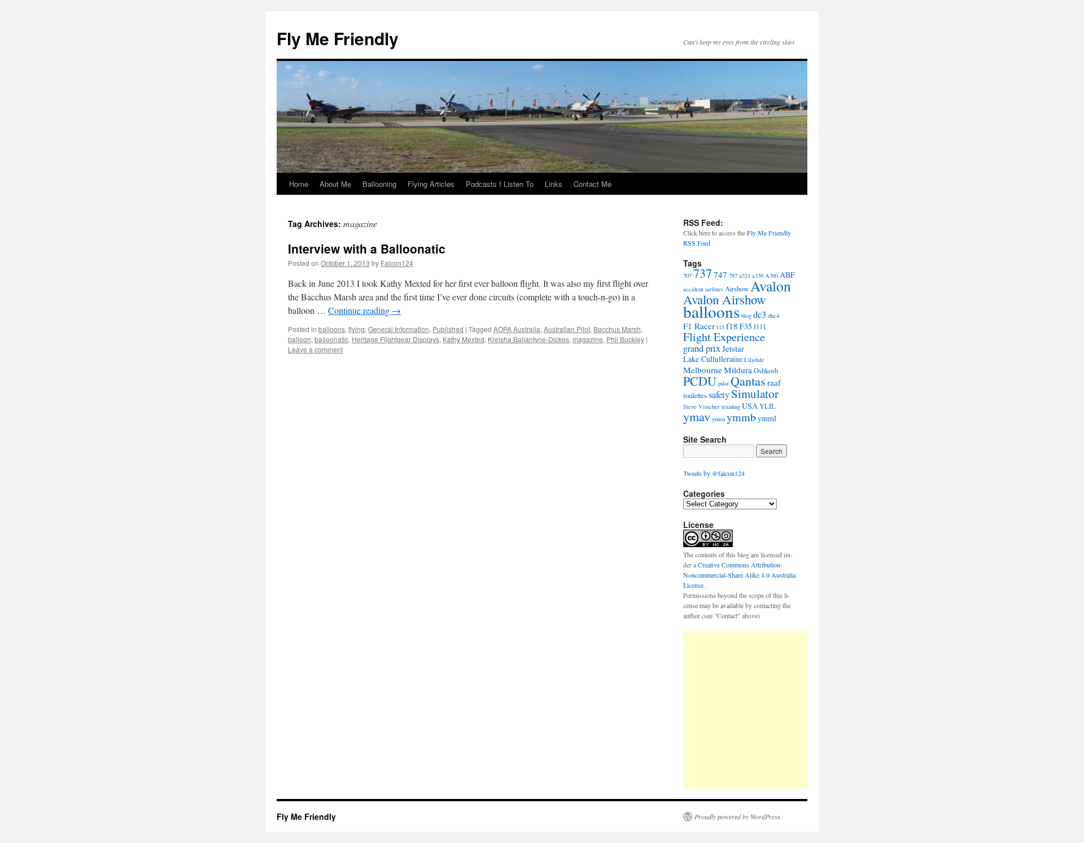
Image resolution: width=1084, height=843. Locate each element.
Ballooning (379, 183)
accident (693, 289)
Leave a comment (315, 349)
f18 (732, 325)
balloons (331, 329)
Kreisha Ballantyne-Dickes (528, 339)
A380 (771, 275)
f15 (720, 327)
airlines (714, 289)
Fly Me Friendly (338, 38)
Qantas (748, 381)
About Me (335, 183)
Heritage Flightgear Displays (395, 339)
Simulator (755, 393)
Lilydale (754, 360)
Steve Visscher (701, 406)
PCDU (699, 381)
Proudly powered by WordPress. (738, 816)
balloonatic (331, 339)
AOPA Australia (516, 329)
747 (720, 274)
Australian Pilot (567, 329)
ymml (767, 418)
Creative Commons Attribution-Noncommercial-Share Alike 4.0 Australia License (739, 574)
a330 (757, 275)
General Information (398, 329)
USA (750, 405)
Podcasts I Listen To (500, 183)
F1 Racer (699, 325)
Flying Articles (431, 183)
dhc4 (773, 316)
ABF (787, 274)
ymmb (741, 417)
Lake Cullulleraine (712, 358)
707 (687, 275)
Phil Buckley (625, 339)
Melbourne (702, 369)
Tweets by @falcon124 (714, 473)
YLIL (767, 406)
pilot (723, 383)
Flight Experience (724, 336)
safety (719, 394)
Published (448, 329)
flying (356, 329)
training (731, 406)
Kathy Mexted (463, 339)
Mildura (738, 369)
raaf (774, 382)
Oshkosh (766, 370)
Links (553, 183)
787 (733, 275)
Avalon (770, 285)
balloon (299, 339)
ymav (696, 416)
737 (702, 273)
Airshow (737, 289)
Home (298, 183)
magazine (587, 339)
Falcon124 (397, 263)
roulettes (695, 395)
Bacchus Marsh (617, 329)
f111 (760, 326)
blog (746, 316)
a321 (744, 275)
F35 (746, 326)
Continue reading (364, 310)
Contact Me (592, 183)
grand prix (701, 348)
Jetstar (733, 348)
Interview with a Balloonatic (366, 248)
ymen (718, 419)
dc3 (759, 314)
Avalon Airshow (724, 299)
